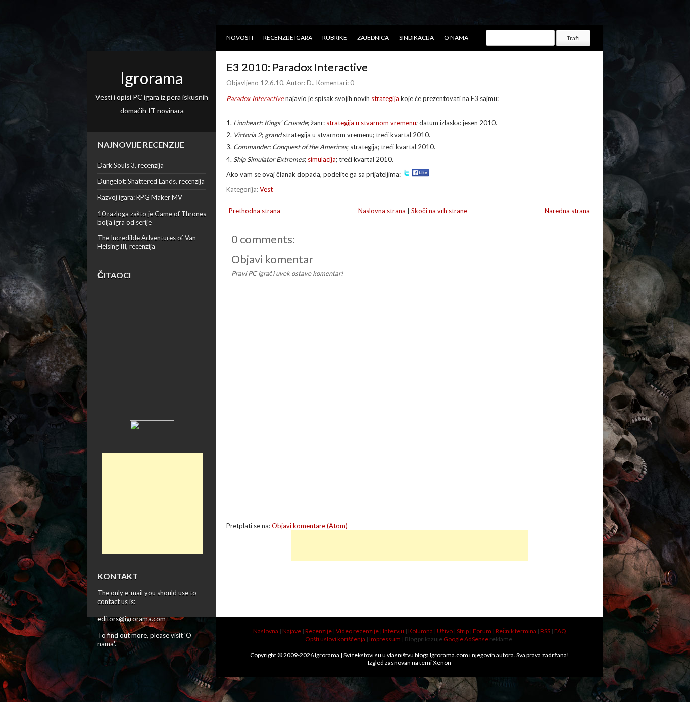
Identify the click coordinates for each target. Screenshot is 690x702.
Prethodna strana (254, 211)
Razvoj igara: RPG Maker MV (139, 197)
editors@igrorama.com (131, 619)
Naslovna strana (382, 211)
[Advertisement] (152, 503)
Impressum (385, 639)
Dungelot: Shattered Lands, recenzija (151, 181)
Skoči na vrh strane (439, 211)
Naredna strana (567, 211)
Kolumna (420, 631)
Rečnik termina (516, 631)
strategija (385, 98)
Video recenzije (357, 631)
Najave (291, 631)
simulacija (322, 159)
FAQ (560, 631)
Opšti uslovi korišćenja (335, 639)
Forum (482, 631)
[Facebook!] (420, 174)
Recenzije (318, 631)
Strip (463, 631)
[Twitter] (406, 174)
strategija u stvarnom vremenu (371, 123)
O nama (456, 37)
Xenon (442, 662)
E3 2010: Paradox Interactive (297, 67)
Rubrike (334, 37)
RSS (545, 631)
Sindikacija (416, 37)
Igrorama (151, 78)
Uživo (445, 631)
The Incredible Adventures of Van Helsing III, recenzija (146, 242)
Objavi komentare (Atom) (310, 526)
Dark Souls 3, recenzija (130, 165)
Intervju (393, 631)
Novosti (239, 37)
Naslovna (265, 631)
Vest (266, 189)
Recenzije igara (287, 37)
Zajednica (373, 37)
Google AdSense (465, 639)
